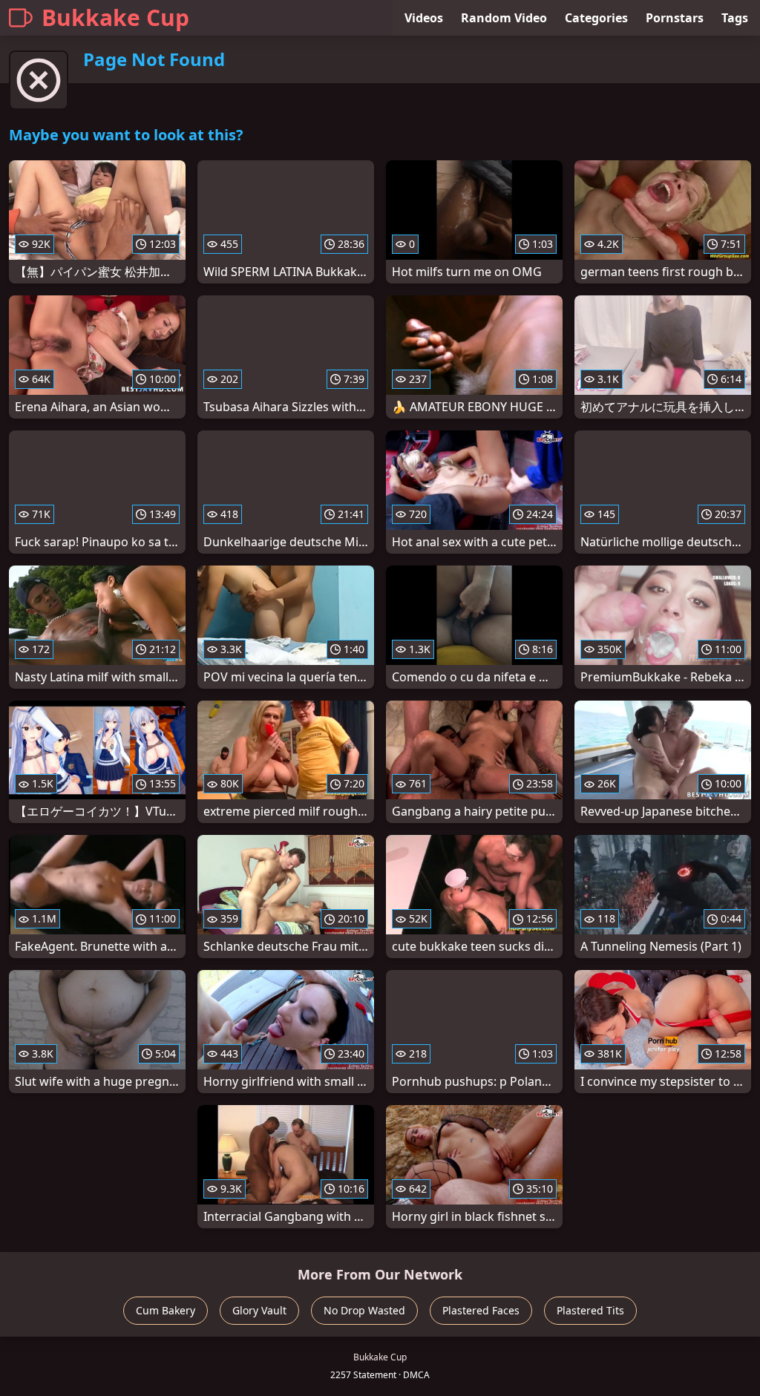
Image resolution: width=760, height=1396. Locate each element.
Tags (734, 18)
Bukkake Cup (115, 17)
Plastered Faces (481, 1310)
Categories (596, 18)
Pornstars (675, 18)
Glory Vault (259, 1310)
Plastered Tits (590, 1310)
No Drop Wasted (364, 1310)
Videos (423, 18)
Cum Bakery (165, 1310)
